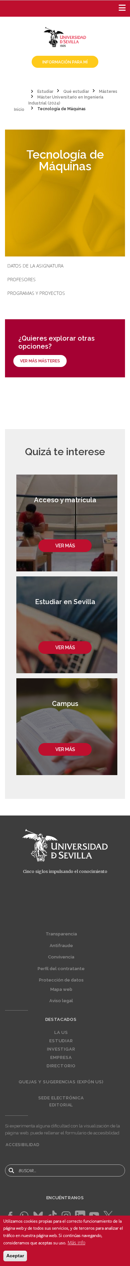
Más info (76, 1242)
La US (61, 1032)
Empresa (61, 1057)
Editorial (61, 1105)
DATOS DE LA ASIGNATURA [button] (35, 265)
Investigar (61, 1049)
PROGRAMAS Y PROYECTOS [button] (36, 293)
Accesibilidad (23, 1144)
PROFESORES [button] (21, 279)
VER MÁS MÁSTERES (40, 361)
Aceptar (15, 1255)
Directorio (61, 1066)
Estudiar (61, 1041)
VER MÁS (65, 545)
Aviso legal (61, 1000)
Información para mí (65, 62)
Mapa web (61, 989)
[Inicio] (65, 36)
